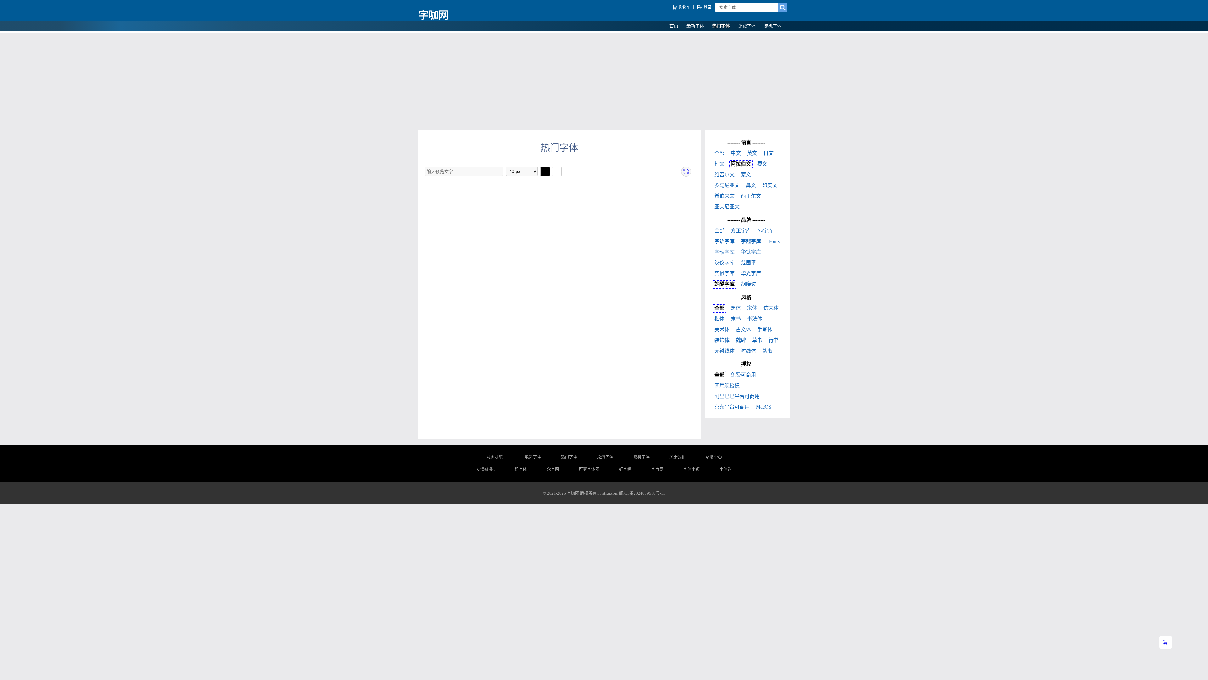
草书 (757, 340)
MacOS (763, 407)
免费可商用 (743, 374)
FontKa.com (607, 493)
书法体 (754, 318)
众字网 (553, 469)
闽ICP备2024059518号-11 (642, 493)
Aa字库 (765, 230)
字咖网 (433, 15)
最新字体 (695, 26)
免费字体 (747, 26)
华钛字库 (751, 252)
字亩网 (657, 469)
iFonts (773, 241)
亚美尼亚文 (727, 206)
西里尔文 (751, 196)
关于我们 (677, 456)
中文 (736, 153)
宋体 (752, 308)
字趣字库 (751, 241)
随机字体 (772, 26)
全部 (719, 153)
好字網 (625, 469)
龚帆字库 (724, 273)
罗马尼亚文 (727, 185)
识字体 (521, 469)
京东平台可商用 (732, 407)
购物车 (684, 7)
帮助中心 (714, 456)
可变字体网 (589, 469)
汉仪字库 (724, 262)
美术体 (722, 329)
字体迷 (725, 469)
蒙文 (746, 174)
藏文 (762, 164)
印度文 (769, 185)
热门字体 (721, 26)
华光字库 (751, 273)
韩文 (719, 164)
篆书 (767, 351)
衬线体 (748, 351)
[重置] (686, 172)
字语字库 (724, 241)
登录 (707, 7)
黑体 (736, 308)
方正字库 (741, 230)
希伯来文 (724, 196)
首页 (673, 26)
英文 (752, 153)
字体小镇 (691, 469)
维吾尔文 (724, 174)
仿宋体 (771, 308)
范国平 (748, 262)
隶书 (736, 318)
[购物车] (1165, 642)
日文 (768, 153)
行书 (774, 340)
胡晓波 (748, 284)
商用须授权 (727, 385)
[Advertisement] (604, 80)
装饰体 (722, 340)
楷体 (719, 318)
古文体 (743, 329)
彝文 (751, 185)
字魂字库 (724, 252)
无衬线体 (724, 351)
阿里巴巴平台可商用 (737, 396)
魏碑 (741, 340)
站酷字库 (724, 284)
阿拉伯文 (741, 164)
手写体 (764, 329)
